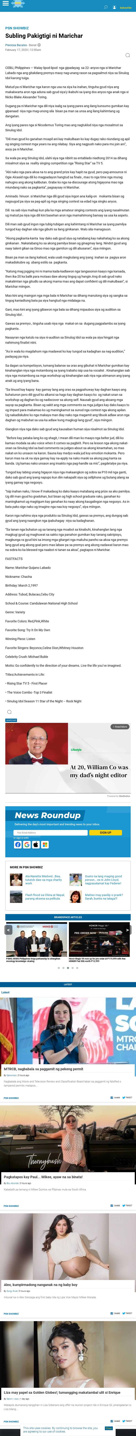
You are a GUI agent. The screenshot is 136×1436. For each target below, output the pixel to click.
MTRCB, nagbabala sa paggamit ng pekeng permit (43, 1069)
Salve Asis (11, 1075)
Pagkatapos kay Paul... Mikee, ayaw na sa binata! (43, 1177)
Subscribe (126, 7)
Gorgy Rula (12, 1291)
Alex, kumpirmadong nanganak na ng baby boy (40, 1285)
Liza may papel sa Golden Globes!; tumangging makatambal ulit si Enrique (62, 1392)
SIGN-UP (105, 832)
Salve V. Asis (12, 1399)
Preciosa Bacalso (16, 45)
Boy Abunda (12, 1183)
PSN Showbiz (17, 28)
